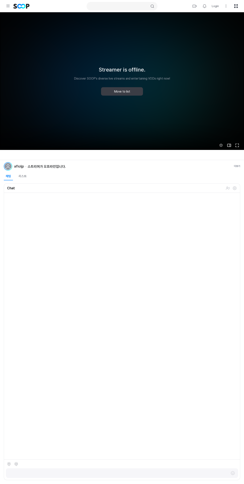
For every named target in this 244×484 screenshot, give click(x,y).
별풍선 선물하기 (9, 464)
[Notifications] (204, 6)
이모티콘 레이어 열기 (233, 473)
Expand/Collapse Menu (8, 6)
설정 (235, 188)
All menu (236, 6)
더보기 (237, 166)
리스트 (23, 176)
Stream (194, 6)
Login (215, 6)
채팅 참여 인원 (228, 188)
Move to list (122, 91)
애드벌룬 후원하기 (16, 464)
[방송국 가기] (8, 166)
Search (152, 6)
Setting (226, 6)
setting (221, 145)
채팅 (8, 176)
